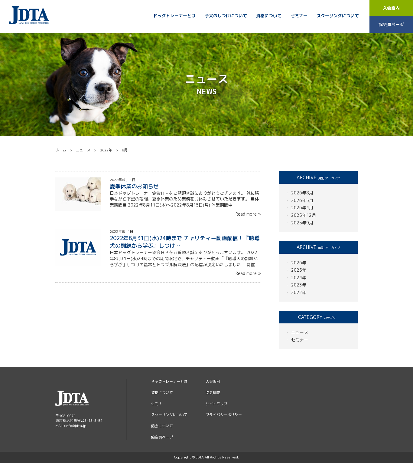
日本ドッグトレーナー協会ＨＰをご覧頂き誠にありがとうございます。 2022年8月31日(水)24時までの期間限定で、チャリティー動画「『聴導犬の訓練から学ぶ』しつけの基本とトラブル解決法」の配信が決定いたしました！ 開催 (184, 258)
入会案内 (391, 8)
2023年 (298, 285)
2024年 (298, 277)
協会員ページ (391, 24)
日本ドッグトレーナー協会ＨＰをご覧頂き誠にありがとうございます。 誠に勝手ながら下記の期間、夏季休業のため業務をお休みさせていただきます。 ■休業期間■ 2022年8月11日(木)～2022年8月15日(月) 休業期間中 (184, 199)
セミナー (299, 16)
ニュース (299, 332)
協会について (162, 425)
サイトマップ (216, 403)
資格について (268, 16)
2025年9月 (302, 223)
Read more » (247, 214)
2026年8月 (302, 193)
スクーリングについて (338, 16)
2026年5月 (302, 200)
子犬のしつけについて (226, 16)
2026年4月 (302, 207)
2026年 (298, 263)
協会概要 (213, 392)
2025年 (298, 270)
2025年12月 (303, 215)
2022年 (298, 292)
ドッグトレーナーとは (174, 16)
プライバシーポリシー (224, 414)
